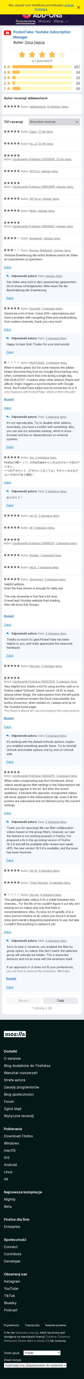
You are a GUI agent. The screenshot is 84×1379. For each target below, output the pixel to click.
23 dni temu (63, 159)
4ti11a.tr (34, 171)
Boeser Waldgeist (40, 250)
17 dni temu (45, 131)
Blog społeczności (19, 1094)
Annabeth (35, 238)
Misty (32, 210)
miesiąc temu (49, 171)
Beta (8, 1206)
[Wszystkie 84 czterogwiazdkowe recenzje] (42, 72)
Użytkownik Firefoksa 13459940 (34, 159)
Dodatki (10, 1051)
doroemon (36, 579)
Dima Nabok (35, 42)
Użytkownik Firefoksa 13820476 (34, 775)
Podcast (11, 1310)
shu (31, 457)
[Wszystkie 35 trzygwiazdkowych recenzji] (42, 77)
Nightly (10, 1199)
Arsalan (34, 555)
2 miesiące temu (52, 308)
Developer (12, 1261)
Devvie (34, 894)
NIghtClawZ (36, 362)
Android (10, 1165)
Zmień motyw (12, 1360)
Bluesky (10, 1303)
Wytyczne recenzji (19, 1116)
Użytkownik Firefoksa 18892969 (34, 186)
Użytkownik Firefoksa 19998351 (33, 543)
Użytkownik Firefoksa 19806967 (34, 226)
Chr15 (33, 870)
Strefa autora (14, 1080)
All (6, 1179)
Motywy (44, 21)
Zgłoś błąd (12, 1109)
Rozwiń (9, 399)
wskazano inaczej (26, 1332)
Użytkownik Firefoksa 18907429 (34, 681)
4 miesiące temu (60, 882)
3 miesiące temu (66, 681)
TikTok (9, 1296)
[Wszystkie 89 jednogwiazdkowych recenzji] (42, 88)
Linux (8, 1172)
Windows (11, 1143)
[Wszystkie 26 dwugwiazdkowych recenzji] (42, 83)
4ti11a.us (35, 198)
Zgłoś (7, 267)
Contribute (12, 1254)
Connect (11, 1247)
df (30, 527)
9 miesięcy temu (57, 106)
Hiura (32, 567)
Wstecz (23, 1000)
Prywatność (11, 1325)
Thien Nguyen (38, 882)
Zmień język (12, 1353)
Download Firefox (18, 1136)
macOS (10, 1150)
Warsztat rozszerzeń (21, 1073)
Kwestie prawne (55, 1325)
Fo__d (33, 143)
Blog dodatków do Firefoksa (27, 1066)
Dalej (60, 1000)
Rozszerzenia (25, 21)
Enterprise (12, 1227)
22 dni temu (45, 143)
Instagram (12, 1281)
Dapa (32, 131)
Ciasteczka (32, 1325)
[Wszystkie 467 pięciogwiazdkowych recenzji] (42, 66)
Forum (9, 1101)
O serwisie (12, 1058)
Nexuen (34, 666)
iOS (7, 1158)
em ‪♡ (33, 515)
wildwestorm (37, 106)
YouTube (11, 1288)
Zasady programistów (21, 1087)
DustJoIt (34, 308)
